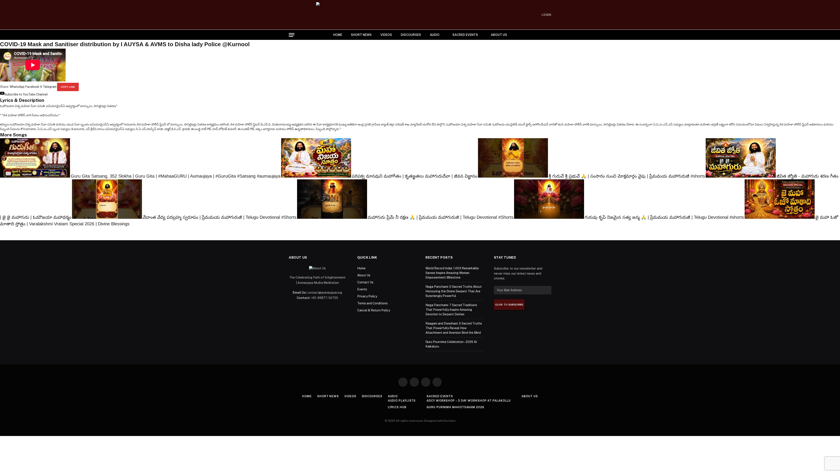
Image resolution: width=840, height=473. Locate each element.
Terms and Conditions (372, 303)
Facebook (32, 86)
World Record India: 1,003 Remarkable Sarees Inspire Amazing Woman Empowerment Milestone (452, 273)
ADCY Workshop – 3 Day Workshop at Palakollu (469, 400)
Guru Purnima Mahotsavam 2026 (455, 407)
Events (362, 289)
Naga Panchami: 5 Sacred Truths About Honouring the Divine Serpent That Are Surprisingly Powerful (453, 291)
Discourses (411, 35)
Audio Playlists (402, 400)
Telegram (49, 86)
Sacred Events (465, 35)
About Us (499, 35)
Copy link (68, 86)
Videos (386, 35)
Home (337, 35)
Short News (361, 35)
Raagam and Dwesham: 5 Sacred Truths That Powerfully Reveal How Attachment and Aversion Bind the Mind (453, 328)
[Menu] (291, 35)
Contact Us (365, 282)
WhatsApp (17, 86)
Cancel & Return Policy (373, 310)
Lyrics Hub (397, 407)
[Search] (549, 35)
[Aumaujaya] (420, 15)
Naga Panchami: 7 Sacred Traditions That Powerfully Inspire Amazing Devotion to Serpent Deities (451, 309)
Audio (434, 35)
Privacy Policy (367, 296)
